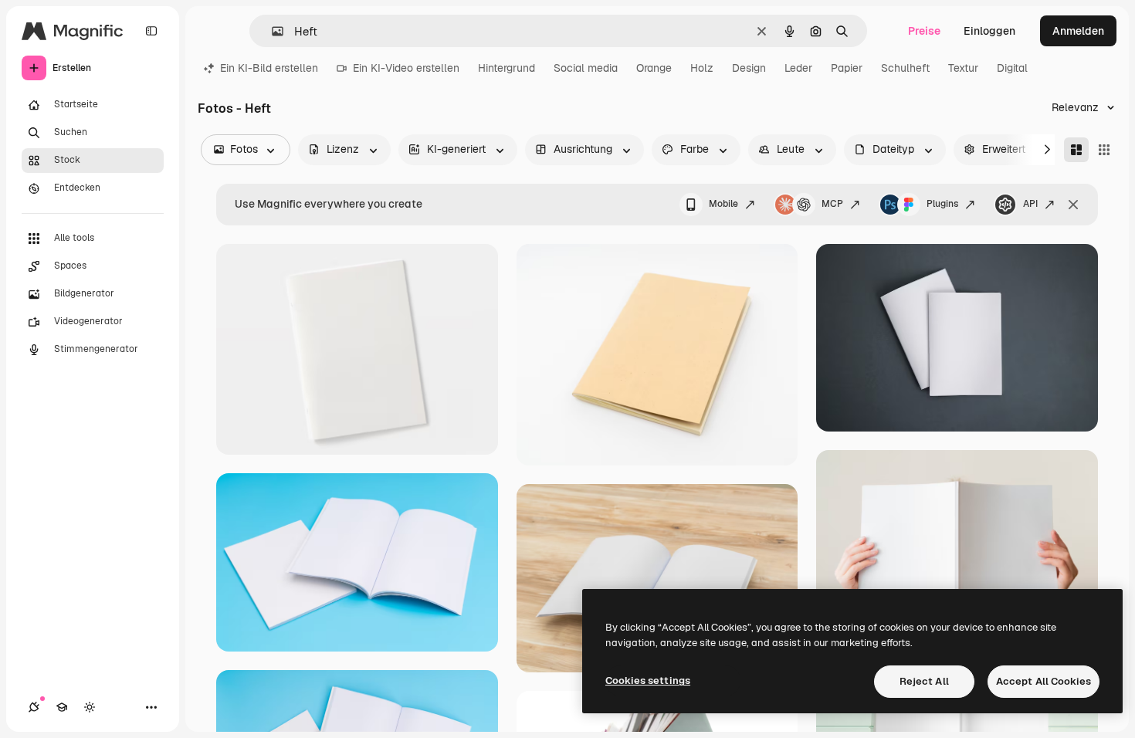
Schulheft (905, 68)
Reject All (924, 681)
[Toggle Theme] (89, 707)
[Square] (1104, 149)
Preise (924, 31)
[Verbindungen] (34, 707)
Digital (1012, 68)
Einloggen (989, 31)
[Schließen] (1073, 204)
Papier (846, 68)
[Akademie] (61, 707)
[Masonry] (1076, 149)
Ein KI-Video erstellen (406, 68)
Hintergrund (506, 68)
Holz (701, 68)
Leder (798, 68)
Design (749, 68)
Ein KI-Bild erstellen (269, 68)
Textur (963, 68)
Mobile (723, 204)
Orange (654, 68)
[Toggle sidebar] (151, 31)
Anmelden (1078, 31)
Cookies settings (647, 680)
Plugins (942, 204)
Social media (586, 68)
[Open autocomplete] (271, 31)
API (1030, 204)
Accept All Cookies (1043, 681)
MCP (832, 204)
